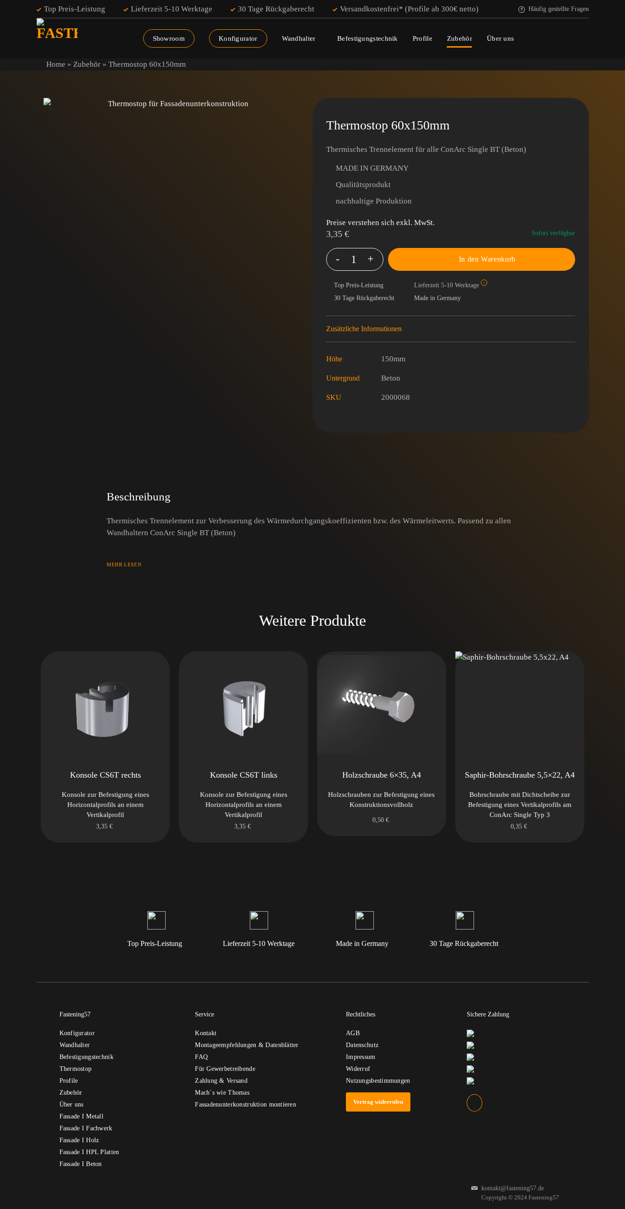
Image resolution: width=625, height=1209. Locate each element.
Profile (422, 38)
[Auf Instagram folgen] (474, 1102)
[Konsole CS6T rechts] (105, 706)
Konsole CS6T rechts (105, 774)
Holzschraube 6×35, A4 (381, 774)
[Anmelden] (564, 39)
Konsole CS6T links (243, 774)
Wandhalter (299, 38)
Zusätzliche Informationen (364, 329)
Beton (390, 378)
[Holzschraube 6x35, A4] (381, 706)
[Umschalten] (570, 329)
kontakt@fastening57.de (512, 1188)
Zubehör (459, 38)
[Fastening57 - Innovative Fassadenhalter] (79, 38)
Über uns (500, 38)
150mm (393, 359)
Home (55, 64)
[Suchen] (546, 39)
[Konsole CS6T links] (243, 706)
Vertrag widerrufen (378, 1101)
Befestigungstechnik (367, 38)
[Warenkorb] (584, 38)
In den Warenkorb (487, 259)
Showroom (169, 38)
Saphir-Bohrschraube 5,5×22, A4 (520, 774)
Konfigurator (238, 38)
